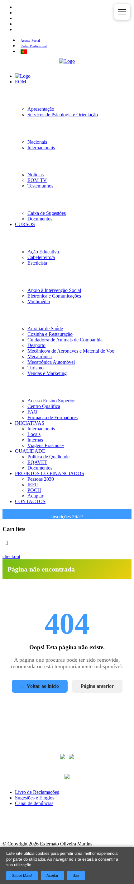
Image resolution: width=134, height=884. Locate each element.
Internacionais (41, 147)
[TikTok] (103, 830)
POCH (34, 490)
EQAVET (37, 462)
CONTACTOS (30, 501)
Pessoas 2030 (40, 479)
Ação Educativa (43, 251)
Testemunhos (40, 185)
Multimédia (38, 301)
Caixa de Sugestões (46, 213)
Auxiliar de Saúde (45, 328)
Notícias (35, 174)
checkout (11, 556)
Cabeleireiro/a (41, 257)
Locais (34, 434)
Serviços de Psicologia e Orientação (62, 114)
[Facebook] (31, 830)
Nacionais (37, 142)
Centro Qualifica (43, 406)
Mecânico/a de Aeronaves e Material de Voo (70, 351)
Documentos (39, 218)
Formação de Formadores (52, 417)
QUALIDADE (30, 451)
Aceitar (52, 875)
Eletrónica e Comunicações (54, 296)
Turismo (35, 367)
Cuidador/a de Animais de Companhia (65, 339)
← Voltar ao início (40, 686)
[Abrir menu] (122, 12)
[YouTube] (85, 830)
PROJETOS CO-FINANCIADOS (49, 473)
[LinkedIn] (67, 830)
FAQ (32, 411)
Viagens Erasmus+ (45, 445)
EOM (20, 81)
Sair (76, 875)
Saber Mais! (22, 875)
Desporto (36, 345)
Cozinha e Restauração (50, 334)
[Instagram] (49, 830)
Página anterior (97, 686)
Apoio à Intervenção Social (54, 290)
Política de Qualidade (48, 456)
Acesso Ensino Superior (51, 400)
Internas (35, 439)
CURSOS (25, 224)
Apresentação (40, 109)
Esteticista (37, 263)
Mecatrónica (39, 356)
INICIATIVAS (29, 423)
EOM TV (37, 180)
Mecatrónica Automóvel (51, 362)
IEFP (32, 484)
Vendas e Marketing (47, 373)
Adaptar (35, 495)
